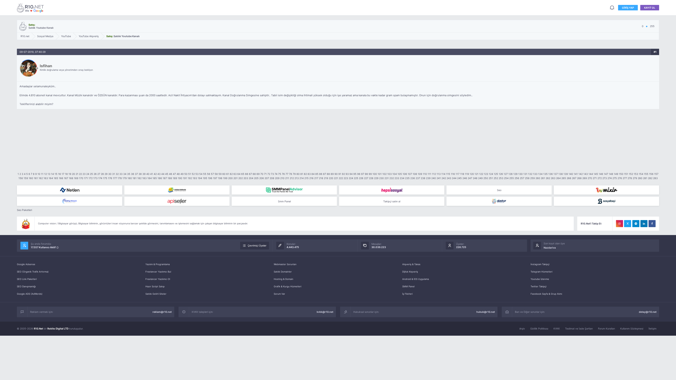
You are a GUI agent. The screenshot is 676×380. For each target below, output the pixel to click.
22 (80, 173)
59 (220, 173)
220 (331, 178)
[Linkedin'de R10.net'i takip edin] (643, 223)
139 (566, 173)
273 (604, 178)
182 (139, 178)
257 (522, 178)
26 (95, 173)
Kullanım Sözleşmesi (631, 328)
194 (200, 178)
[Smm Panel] (391, 190)
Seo (499, 190)
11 (42, 173)
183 (144, 178)
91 (339, 173)
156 (651, 173)
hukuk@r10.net (485, 311)
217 (316, 178)
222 (341, 178)
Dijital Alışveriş (410, 271)
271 (595, 178)
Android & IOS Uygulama (415, 279)
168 (71, 178)
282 (650, 178)
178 (120, 178)
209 (277, 178)
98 (366, 173)
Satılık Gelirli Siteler (155, 293)
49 (182, 173)
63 (235, 173)
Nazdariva (550, 247)
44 (162, 173)
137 (555, 173)
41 (151, 173)
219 (326, 178)
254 (506, 178)
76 (283, 173)
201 (235, 178)
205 (256, 178)
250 (485, 178)
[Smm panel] (284, 190)
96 (358, 173)
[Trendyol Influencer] (606, 190)
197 (215, 178)
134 (540, 173)
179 (125, 178)
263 (553, 178)
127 (506, 173)
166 (61, 178)
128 (510, 173)
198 (220, 178)
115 (448, 173)
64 (238, 173)
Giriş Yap (628, 7)
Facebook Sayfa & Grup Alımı (546, 293)
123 (486, 173)
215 (306, 178)
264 (558, 178)
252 (496, 178)
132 (530, 173)
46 (170, 173)
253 (501, 178)
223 (346, 178)
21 (77, 173)
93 (347, 173)
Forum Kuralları (606, 328)
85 (316, 173)
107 (410, 173)
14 (52, 173)
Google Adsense (26, 264)
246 (464, 178)
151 (626, 173)
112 (434, 173)
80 (298, 173)
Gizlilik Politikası (539, 328)
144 (591, 173)
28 (102, 173)
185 (154, 178)
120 (472, 173)
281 (645, 178)
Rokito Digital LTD (57, 328)
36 (132, 173)
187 (165, 178)
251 (491, 178)
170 (81, 178)
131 (525, 173)
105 (400, 173)
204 (251, 178)
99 (370, 173)
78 (290, 173)
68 (254, 173)
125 (496, 173)
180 (129, 178)
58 (216, 173)
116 (453, 173)
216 (311, 178)
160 (31, 178)
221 (336, 178)
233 (397, 178)
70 (261, 173)
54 (200, 173)
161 (36, 178)
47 (174, 173)
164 (51, 178)
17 (63, 173)
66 (246, 173)
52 (193, 173)
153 (636, 173)
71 (265, 173)
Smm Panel (284, 201)
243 (449, 178)
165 (56, 178)
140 (571, 173)
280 (640, 178)
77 (287, 173)
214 (301, 178)
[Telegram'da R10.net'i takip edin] (635, 223)
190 (180, 178)
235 (407, 178)
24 (87, 173)
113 (439, 173)
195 (205, 178)
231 (386, 178)
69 (258, 173)
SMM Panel (408, 286)
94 (351, 173)
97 (362, 173)
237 (418, 178)
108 (415, 173)
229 (376, 178)
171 (86, 178)
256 (517, 178)
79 (294, 173)
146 (601, 173)
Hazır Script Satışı (155, 286)
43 (159, 173)
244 (454, 178)
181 (135, 178)
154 (641, 173)
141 (576, 173)
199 (225, 178)
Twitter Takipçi (538, 286)
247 (470, 178)
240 (433, 178)
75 (279, 173)
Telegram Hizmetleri (541, 271)
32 (117, 173)
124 (491, 173)
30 (109, 173)
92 (343, 173)
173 (95, 178)
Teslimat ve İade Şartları (579, 328)
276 (620, 178)
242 (444, 178)
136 (550, 173)
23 (84, 173)
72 (268, 173)
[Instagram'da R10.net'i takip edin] (619, 223)
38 (140, 173)
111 (429, 173)
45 (166, 173)
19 (69, 173)
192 (190, 178)
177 (115, 178)
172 (91, 178)
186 (160, 178)
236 (412, 178)
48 (178, 173)
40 (147, 173)
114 (443, 173)
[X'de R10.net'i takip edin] (627, 223)
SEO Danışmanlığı (26, 286)
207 (267, 178)
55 (204, 173)
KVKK (556, 328)
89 (332, 173)
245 (459, 178)
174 (100, 178)
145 (596, 173)
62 (231, 173)
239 (428, 178)
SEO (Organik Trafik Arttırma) (33, 271)
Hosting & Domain (283, 279)
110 (425, 173)
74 (276, 173)
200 (230, 178)
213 (297, 178)
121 (476, 173)
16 (59, 173)
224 (351, 178)
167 (66, 178)
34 (124, 173)
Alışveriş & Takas (411, 264)
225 (356, 178)
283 (655, 178)
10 (38, 173)
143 (585, 173)
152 (631, 173)
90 (336, 173)
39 (144, 173)
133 (535, 173)
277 (625, 178)
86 (320, 173)
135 (545, 173)
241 (439, 178)
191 (185, 178)
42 (155, 173)
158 (20, 178)
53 (197, 173)
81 (301, 173)
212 (292, 178)
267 (574, 178)
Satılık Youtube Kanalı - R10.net (31, 7)
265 (563, 178)
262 (548, 178)
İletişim (652, 328)
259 (532, 178)
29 (106, 173)
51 (189, 173)
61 (227, 173)
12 (45, 173)
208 (272, 178)
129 (515, 173)
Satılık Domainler (283, 271)
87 (324, 173)
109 (420, 173)
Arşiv (522, 328)
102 (384, 173)
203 (245, 178)
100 (375, 173)
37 (136, 173)
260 (538, 178)
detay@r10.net (647, 311)
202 (240, 178)
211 (287, 178)
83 (309, 173)
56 (208, 173)
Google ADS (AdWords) (29, 293)
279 (635, 178)
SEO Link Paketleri (27, 279)
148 (611, 173)
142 (580, 173)
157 (656, 173)
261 (543, 178)
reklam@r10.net (162, 311)
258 (527, 178)
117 (457, 173)
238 (423, 178)
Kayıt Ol (649, 7)
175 (105, 178)
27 (98, 173)
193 (195, 178)
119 (467, 173)
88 (328, 173)
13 (49, 173)
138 (560, 173)
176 (110, 178)
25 (91, 173)
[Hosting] (69, 190)
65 (242, 173)
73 (272, 173)
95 (354, 173)
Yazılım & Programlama (157, 264)
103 (389, 173)
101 (380, 173)
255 (511, 178)
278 (630, 178)
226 (361, 178)
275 (614, 178)
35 (128, 173)
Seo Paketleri (24, 209)
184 (149, 178)
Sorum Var (279, 293)
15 (56, 173)
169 (76, 178)
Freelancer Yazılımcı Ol (157, 279)
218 (321, 178)
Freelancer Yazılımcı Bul (158, 271)
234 (402, 178)
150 (621, 173)
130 (520, 173)
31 (113, 173)
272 (599, 178)
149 (616, 173)
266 (569, 178)
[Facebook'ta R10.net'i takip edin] (652, 223)
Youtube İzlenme (540, 279)
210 (282, 178)
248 (475, 178)
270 (590, 178)
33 (121, 173)
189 (175, 178)
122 (481, 173)
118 (462, 173)
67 (250, 173)
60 (224, 173)
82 (305, 173)
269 (584, 178)
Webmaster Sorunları (285, 264)
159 (26, 178)
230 (381, 178)
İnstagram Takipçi (540, 264)
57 (212, 173)
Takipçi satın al (391, 201)
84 (313, 173)
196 (210, 178)
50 (185, 173)
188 (170, 178)
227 (366, 178)
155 (646, 173)
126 (501, 173)
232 (391, 178)
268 (579, 178)
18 (66, 173)
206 (261, 178)
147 (606, 173)
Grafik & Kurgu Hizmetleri (287, 286)
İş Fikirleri (407, 293)
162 (41, 178)
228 (371, 178)
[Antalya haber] (177, 190)
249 (480, 178)
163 (45, 178)
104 (394, 173)
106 (405, 173)
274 (610, 178)
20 (73, 173)
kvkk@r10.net (325, 311)
